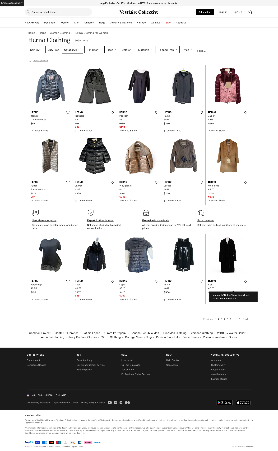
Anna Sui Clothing (52, 337)
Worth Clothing (111, 337)
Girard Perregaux (115, 333)
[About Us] (189, 22)
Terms (75, 402)
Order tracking (84, 360)
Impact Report (218, 369)
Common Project (40, 333)
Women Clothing (60, 33)
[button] (250, 12)
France (28, 446)
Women (65, 22)
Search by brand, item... (44, 12)
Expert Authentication (100, 220)
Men (76, 22)
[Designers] (58, 22)
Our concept (33, 360)
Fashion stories (219, 379)
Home (31, 33)
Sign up (237, 12)
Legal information (61, 402)
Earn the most (205, 220)
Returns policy (84, 369)
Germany (66, 446)
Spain (74, 446)
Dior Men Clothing (174, 333)
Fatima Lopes (91, 333)
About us (216, 360)
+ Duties (218, 292)
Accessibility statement (38, 402)
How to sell (127, 360)
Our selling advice (130, 365)
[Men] (82, 22)
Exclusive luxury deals (155, 220)
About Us (181, 22)
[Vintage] (148, 22)
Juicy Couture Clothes (83, 337)
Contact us (172, 365)
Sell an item (205, 12)
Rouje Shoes (190, 337)
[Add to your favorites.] (68, 112)
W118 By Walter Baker (231, 333)
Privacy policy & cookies (93, 402)
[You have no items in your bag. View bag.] (250, 12)
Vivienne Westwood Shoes (220, 337)
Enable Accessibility (12, 3)
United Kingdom (39, 446)
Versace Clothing (202, 333)
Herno (42, 33)
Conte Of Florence (67, 333)
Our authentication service (90, 365)
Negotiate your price (44, 220)
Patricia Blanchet (167, 337)
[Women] (71, 22)
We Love (156, 22)
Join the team (218, 374)
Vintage (141, 22)
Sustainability (218, 365)
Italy (81, 446)
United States (54, 446)
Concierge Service (36, 365)
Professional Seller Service (135, 374)
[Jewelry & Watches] (134, 22)
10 (238, 319)
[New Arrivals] (41, 22)
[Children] (96, 22)
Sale (168, 22)
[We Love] (163, 22)
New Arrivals (32, 22)
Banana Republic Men (145, 333)
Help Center (172, 360)
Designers (50, 22)
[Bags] (107, 22)
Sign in (223, 12)
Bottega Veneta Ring (138, 337)
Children (89, 22)
